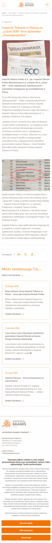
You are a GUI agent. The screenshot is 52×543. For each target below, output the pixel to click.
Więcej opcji (26, 538)
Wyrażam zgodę (26, 523)
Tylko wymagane (26, 530)
